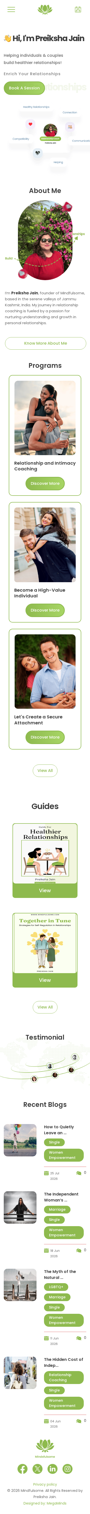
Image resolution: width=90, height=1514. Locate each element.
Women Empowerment (62, 1155)
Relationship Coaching (60, 1377)
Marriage (57, 1209)
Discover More (45, 483)
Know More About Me (45, 343)
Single (54, 1142)
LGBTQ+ (56, 1286)
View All (45, 770)
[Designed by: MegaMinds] (87, 1489)
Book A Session (24, 88)
